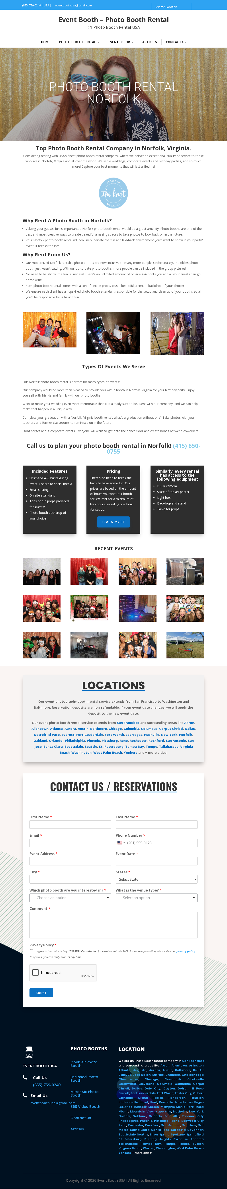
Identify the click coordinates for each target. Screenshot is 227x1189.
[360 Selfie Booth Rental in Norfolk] (138, 620)
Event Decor (119, 42)
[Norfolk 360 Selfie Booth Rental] (177, 353)
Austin (83, 728)
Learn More (113, 522)
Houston (197, 1098)
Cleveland (147, 1084)
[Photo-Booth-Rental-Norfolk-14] (138, 583)
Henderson (176, 1098)
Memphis (168, 1107)
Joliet (144, 1102)
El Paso (54, 734)
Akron (189, 722)
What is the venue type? (139, 890)
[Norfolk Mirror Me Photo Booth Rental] (113, 353)
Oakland (40, 740)
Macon (153, 1107)
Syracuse (180, 1139)
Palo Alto (171, 1116)
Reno (124, 740)
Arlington (196, 1065)
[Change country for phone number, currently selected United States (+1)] (121, 843)
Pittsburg (110, 740)
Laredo (180, 1102)
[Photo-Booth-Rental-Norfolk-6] (138, 657)
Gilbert (198, 1093)
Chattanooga (193, 1075)
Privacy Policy (43, 945)
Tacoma (197, 1139)
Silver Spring (159, 1134)
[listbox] (70, 898)
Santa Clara (53, 746)
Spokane (178, 1134)
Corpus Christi (171, 728)
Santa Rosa (160, 1130)
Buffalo (158, 1075)
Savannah (195, 1130)
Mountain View (142, 1111)
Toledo (183, 1144)
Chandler (172, 1075)
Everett (68, 734)
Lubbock (140, 1107)
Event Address (43, 853)
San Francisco (128, 722)
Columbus (149, 728)
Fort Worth (114, 734)
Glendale (126, 1098)
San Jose (189, 1125)
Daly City (152, 1088)
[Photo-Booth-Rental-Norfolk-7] (42, 657)
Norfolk (185, 734)
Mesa (200, 1107)
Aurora (70, 728)
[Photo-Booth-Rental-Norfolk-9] (89, 620)
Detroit (40, 734)
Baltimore (98, 728)
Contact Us (176, 42)
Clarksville (195, 1079)
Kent (153, 1102)
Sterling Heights (157, 1139)
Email (35, 835)
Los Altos (125, 1107)
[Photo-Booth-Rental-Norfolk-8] (185, 620)
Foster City (183, 1093)
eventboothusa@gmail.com (73, 5)
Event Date (127, 853)
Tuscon (198, 1144)
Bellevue (125, 1075)
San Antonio (176, 740)
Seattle (91, 746)
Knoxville (166, 1102)
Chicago (115, 728)
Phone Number (130, 835)
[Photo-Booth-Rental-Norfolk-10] (42, 620)
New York (169, 734)
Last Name (127, 817)
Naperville (163, 1111)
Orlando (56, 740)
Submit (41, 993)
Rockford (156, 740)
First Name (40, 817)
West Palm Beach (107, 752)
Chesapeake (128, 1079)
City (34, 872)
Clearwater (127, 1084)
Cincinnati (172, 1079)
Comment (39, 908)
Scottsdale (74, 746)
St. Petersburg (111, 746)
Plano (174, 1121)
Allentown (39, 728)
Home (45, 42)
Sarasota (178, 1130)
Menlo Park (185, 1107)
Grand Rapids (150, 1098)
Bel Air (198, 1070)
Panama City (193, 1116)
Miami (123, 1111)
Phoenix (93, 740)
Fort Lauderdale (89, 734)
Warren (149, 1148)
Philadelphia (75, 740)
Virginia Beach (130, 1148)
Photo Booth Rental (77, 42)
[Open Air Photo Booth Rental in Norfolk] (42, 583)
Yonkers (130, 752)
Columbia (131, 728)
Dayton (169, 1088)
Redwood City (192, 1121)
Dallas (190, 728)
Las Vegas (134, 734)
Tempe (151, 746)
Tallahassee (168, 746)
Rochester (138, 740)
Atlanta (56, 728)
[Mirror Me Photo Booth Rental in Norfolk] (185, 583)
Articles (149, 42)
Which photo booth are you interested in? (67, 890)
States (123, 872)
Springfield (195, 1134)
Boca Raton (142, 1075)
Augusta (140, 1070)
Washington (81, 752)
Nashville (151, 734)
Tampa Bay (134, 746)
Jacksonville (128, 1102)
